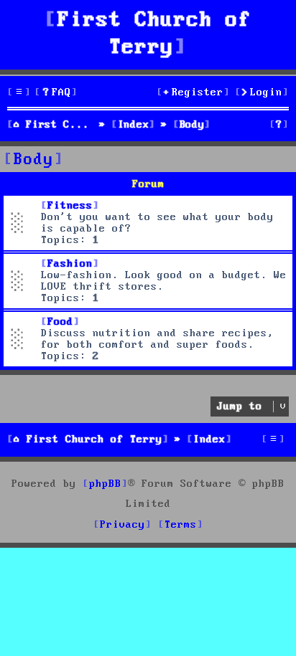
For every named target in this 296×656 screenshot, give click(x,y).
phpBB (105, 484)
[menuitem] (56, 92)
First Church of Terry (154, 34)
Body (34, 159)
